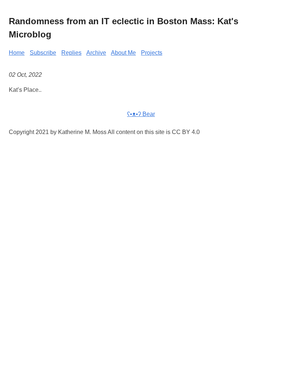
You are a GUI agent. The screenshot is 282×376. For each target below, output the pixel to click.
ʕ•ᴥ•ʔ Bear (141, 114)
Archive (96, 53)
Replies (71, 53)
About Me (123, 53)
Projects (151, 53)
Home (17, 53)
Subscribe (43, 53)
